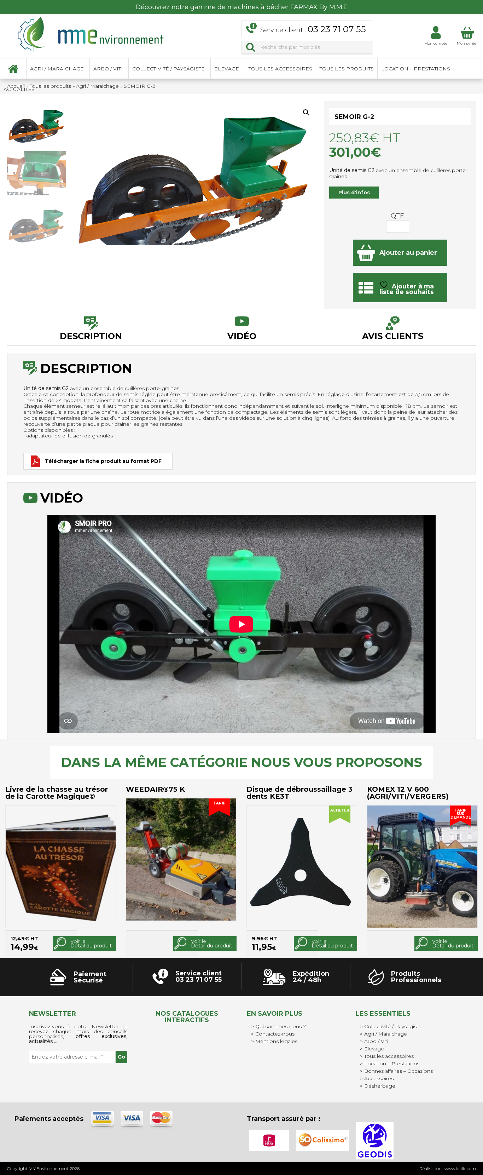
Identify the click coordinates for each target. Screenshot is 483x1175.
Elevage (226, 68)
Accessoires (379, 1078)
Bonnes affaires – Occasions (398, 1070)
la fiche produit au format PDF (103, 461)
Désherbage (379, 1085)
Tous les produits (347, 68)
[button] (306, 112)
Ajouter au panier (408, 252)
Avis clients (392, 335)
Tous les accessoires (280, 68)
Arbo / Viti (108, 68)
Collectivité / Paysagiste (168, 68)
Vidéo (241, 335)
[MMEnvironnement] (91, 33)
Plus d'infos (354, 192)
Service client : (313, 29)
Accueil (13, 68)
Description (91, 335)
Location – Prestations (415, 68)
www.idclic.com (460, 1168)
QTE (397, 216)
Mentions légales (276, 1041)
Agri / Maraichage (57, 68)
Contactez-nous (275, 1033)
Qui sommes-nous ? (280, 1026)
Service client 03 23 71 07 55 (198, 976)
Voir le (91, 943)
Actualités (19, 89)
